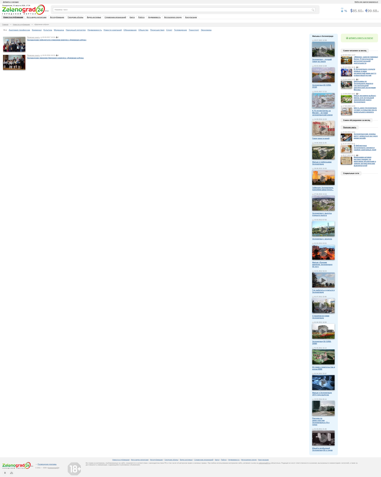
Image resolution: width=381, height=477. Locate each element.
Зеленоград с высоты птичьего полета (322, 214)
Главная (5, 24)
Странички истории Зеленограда (320, 317)
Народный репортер (76, 30)
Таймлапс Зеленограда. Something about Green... (323, 189)
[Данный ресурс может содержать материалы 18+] (74, 469)
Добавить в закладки (11, 2)
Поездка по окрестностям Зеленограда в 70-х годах (321, 421)
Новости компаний (113, 30)
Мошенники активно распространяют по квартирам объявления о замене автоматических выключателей (365, 161)
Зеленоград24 (53, 468)
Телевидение (180, 30)
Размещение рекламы (47, 464)
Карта (132, 17)
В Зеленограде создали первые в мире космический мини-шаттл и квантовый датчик (365, 72)
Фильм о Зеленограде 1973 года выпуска (322, 394)
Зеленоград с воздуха (322, 239)
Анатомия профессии (19, 30)
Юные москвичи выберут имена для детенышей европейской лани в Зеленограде (365, 99)
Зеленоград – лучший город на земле (322, 60)
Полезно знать (33, 37)
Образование (130, 30)
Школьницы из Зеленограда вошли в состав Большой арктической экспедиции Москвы (365, 85)
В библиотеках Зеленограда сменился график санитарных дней (365, 148)
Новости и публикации (13, 17)
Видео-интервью (94, 17)
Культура (47, 30)
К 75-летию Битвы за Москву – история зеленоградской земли (322, 113)
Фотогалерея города (173, 17)
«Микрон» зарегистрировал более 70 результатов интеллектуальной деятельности (366, 60)
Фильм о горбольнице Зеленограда (322, 163)
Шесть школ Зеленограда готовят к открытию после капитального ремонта (365, 110)
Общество (143, 30)
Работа (141, 17)
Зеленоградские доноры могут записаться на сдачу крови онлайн (366, 136)
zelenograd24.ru (264, 463)
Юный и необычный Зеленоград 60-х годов (322, 449)
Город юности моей (320, 138)
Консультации (191, 17)
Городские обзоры (75, 17)
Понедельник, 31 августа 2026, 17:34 (16, 5)
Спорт (169, 30)
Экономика (206, 30)
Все (5, 30)
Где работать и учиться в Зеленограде (323, 291)
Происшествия (157, 30)
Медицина (59, 30)
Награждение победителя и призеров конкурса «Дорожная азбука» (56, 40)
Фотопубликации (57, 17)
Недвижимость (154, 17)
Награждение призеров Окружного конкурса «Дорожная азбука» (55, 58)
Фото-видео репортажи (36, 17)
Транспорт (194, 30)
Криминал (37, 30)
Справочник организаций (115, 17)
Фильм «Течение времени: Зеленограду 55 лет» (322, 264)
